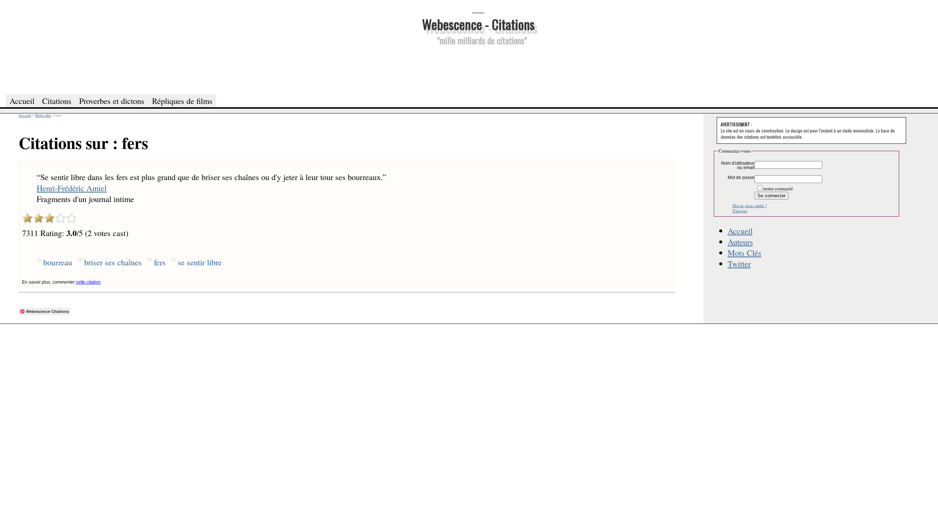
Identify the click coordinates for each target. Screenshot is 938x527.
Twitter (739, 263)
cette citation (88, 282)
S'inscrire (739, 210)
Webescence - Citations (478, 24)
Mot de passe (741, 177)
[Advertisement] (478, 68)
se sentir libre (200, 262)
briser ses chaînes (113, 262)
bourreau (57, 262)
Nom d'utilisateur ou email (737, 165)
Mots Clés (744, 252)
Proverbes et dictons (111, 100)
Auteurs (740, 241)
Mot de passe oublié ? (749, 205)
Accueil (740, 230)
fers (160, 262)
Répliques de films (182, 100)
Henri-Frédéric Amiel (72, 187)
